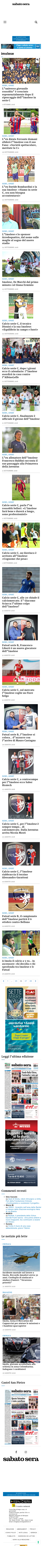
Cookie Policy (10, 1532)
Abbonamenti (22, 1529)
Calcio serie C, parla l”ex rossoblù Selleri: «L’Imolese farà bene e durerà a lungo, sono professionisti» (19, 510)
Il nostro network (22, 1506)
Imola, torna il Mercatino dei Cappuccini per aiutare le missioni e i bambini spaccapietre (21, 1323)
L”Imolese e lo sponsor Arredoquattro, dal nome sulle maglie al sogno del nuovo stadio (20, 239)
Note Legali (23, 1532)
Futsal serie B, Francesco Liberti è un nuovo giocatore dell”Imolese (19, 648)
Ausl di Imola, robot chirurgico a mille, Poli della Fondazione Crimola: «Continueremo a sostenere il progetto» (23, 1201)
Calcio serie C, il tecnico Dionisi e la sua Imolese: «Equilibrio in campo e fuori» (20, 326)
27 (26, 981)
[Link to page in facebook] (16, 1452)
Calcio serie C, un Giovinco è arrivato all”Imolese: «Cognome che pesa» (19, 556)
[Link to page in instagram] (26, 1452)
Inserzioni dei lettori (26, 1536)
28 (31, 981)
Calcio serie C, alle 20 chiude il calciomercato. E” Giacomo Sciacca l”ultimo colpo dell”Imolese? (20, 602)
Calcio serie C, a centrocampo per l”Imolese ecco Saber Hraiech (20, 782)
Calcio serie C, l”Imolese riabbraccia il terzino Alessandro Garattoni (17, 874)
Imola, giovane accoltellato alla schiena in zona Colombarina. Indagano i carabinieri (19, 1366)
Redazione (10, 1529)
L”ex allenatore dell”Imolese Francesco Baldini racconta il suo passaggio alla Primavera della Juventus (20, 462)
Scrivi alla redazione (21, 1539)
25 (16, 981)
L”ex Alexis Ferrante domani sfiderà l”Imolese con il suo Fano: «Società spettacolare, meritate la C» (19, 143)
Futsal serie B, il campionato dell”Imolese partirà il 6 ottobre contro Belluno (19, 919)
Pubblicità (11, 1536)
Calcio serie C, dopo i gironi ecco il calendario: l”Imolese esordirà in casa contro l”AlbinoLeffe (19, 373)
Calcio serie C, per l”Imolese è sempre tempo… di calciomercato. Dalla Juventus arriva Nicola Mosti (20, 828)
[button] (32, 21)
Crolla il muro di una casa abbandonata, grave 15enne (18, 1227)
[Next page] (35, 981)
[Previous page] (3, 981)
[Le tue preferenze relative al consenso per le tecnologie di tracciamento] (38, 1542)
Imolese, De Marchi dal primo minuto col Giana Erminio (20, 283)
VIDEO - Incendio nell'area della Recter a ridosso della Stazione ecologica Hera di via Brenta (23, 1209)
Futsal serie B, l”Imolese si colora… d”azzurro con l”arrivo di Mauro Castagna (19, 737)
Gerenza (34, 1532)
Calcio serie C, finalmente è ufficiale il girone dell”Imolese (21, 417)
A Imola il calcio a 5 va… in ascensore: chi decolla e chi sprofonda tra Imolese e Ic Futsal (18, 965)
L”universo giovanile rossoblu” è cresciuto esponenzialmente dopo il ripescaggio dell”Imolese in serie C (19, 94)
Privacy (33, 1529)
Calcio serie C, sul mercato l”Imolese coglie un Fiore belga (18, 693)
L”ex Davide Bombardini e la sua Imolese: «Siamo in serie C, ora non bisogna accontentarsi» (19, 191)
